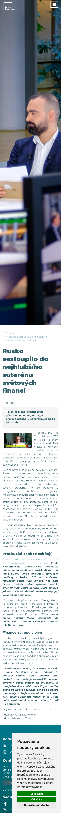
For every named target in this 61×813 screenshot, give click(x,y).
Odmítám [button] (36, 799)
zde (49, 709)
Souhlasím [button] (36, 793)
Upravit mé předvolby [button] (36, 805)
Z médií (9, 333)
